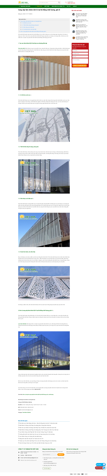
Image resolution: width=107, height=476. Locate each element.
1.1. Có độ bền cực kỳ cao (26, 22)
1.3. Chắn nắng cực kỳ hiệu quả (28, 27)
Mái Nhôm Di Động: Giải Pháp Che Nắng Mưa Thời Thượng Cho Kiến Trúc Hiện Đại (38, 429)
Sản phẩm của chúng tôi (58, 6)
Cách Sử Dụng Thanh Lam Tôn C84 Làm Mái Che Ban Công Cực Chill (35, 443)
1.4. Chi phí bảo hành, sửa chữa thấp (29, 29)
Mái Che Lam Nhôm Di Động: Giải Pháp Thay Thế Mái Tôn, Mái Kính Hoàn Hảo (37, 427)
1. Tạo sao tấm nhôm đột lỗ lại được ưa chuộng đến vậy (30, 21)
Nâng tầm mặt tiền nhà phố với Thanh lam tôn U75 (31, 438)
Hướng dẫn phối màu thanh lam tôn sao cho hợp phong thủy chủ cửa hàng (36, 434)
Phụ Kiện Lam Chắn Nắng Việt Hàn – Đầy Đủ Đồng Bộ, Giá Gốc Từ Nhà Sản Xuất (38, 423)
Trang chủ (39, 6)
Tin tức (68, 6)
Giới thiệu (46, 6)
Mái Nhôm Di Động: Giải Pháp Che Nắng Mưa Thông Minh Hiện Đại (35, 425)
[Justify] (59, 2)
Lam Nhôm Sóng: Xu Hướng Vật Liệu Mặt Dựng (30, 436)
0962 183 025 (71, 3)
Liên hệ (74, 6)
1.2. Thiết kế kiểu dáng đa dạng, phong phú (30, 25)
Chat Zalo (98, 464)
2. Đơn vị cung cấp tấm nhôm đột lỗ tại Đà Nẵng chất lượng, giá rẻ (33, 31)
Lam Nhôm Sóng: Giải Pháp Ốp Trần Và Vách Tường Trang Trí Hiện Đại (36, 432)
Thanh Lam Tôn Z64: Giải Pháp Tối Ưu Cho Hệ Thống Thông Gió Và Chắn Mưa (37, 440)
